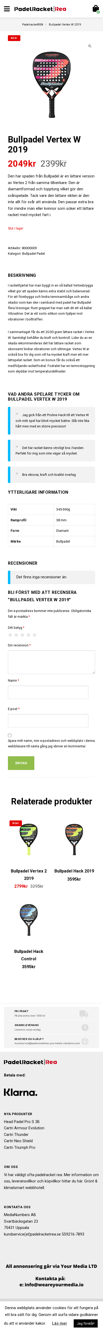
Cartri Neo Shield (18, 1141)
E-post (14, 709)
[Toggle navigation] (7, 9)
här (79, 1181)
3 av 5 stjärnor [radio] (22, 635)
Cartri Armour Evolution (24, 1128)
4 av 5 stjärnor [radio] (28, 635)
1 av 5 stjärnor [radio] (10, 635)
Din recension (19, 645)
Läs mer (59, 1323)
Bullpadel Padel (33, 254)
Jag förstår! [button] (86, 1323)
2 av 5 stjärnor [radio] (16, 635)
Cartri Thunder (16, 1134)
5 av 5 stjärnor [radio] (34, 635)
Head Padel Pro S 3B (22, 1122)
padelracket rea (48, 1175)
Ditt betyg (16, 628)
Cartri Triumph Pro (19, 1147)
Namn (13, 680)
